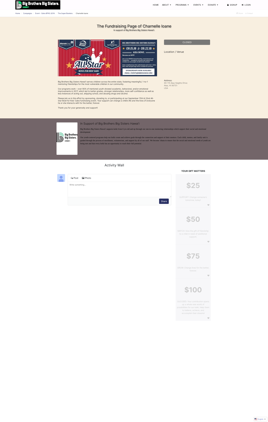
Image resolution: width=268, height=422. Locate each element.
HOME (156, 5)
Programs (181, 5)
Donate (212, 5)
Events (197, 5)
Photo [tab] (88, 178)
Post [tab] (76, 178)
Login (248, 5)
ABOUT (165, 5)
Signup (233, 5)
